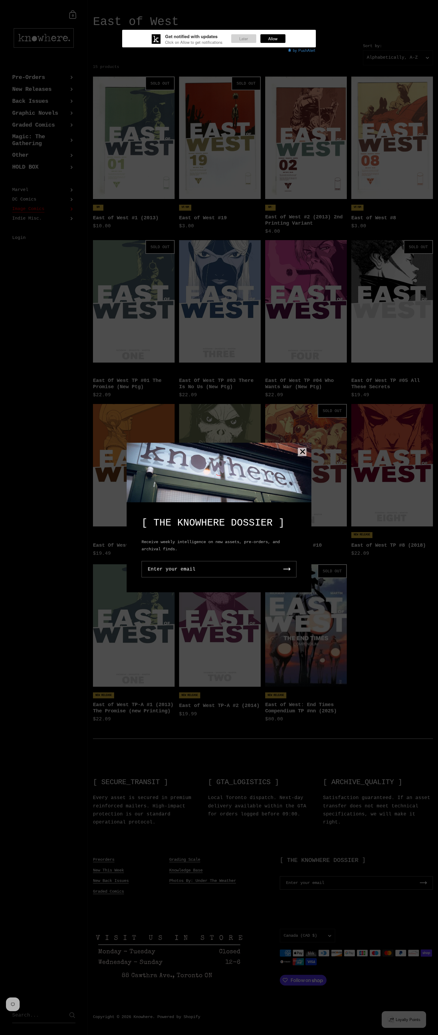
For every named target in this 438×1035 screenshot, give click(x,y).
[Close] (302, 452)
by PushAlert (304, 50)
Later (243, 38)
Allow (272, 38)
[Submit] (287, 569)
